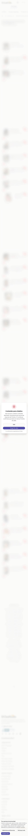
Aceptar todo (5, 833)
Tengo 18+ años (14, 428)
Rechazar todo (21, 830)
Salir (14, 424)
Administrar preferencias (8, 830)
